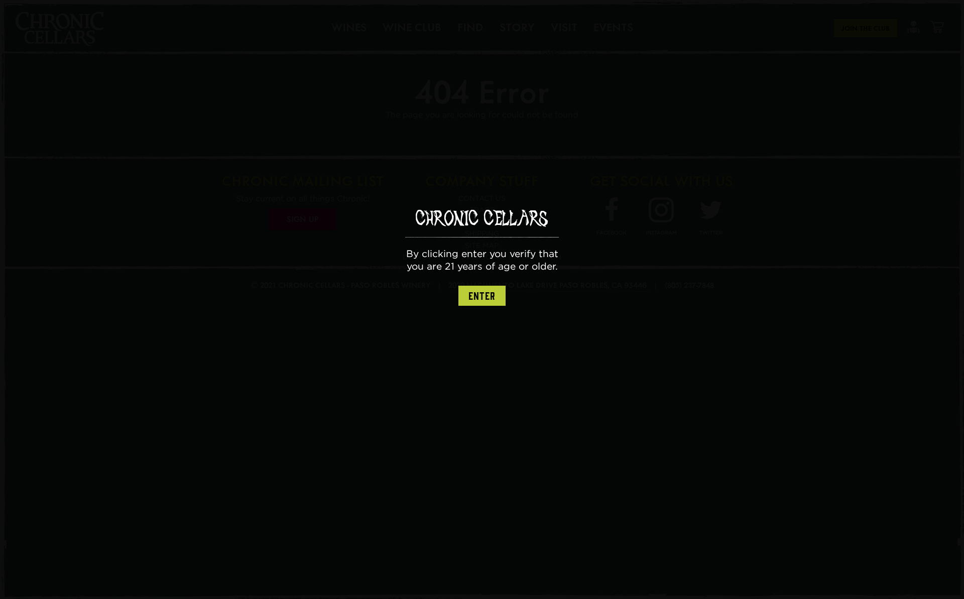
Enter (482, 296)
